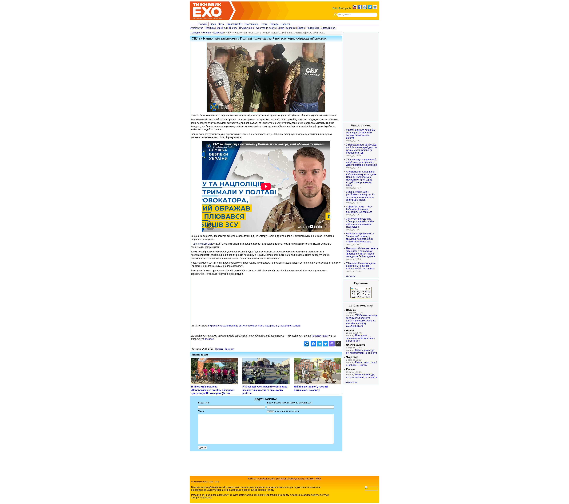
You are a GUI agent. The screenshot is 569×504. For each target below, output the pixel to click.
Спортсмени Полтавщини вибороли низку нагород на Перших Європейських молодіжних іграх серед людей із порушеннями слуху (361, 178)
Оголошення (252, 24)
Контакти (309, 478)
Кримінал (221, 28)
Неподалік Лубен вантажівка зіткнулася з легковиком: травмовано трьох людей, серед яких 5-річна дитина (362, 252)
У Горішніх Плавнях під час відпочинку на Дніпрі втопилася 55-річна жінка (361, 266)
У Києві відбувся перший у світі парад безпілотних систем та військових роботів (264, 390)
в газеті (271, 478)
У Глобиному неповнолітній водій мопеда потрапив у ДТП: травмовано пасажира (361, 162)
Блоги (264, 24)
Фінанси (232, 28)
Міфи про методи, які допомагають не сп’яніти (361, 351)
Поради (274, 24)
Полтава (219, 349)
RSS (318, 478)
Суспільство (196, 28)
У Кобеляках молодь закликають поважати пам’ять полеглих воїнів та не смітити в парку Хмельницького (361, 320)
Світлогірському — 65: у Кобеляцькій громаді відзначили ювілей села (359, 209)
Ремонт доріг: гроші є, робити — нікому (361, 363)
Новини (203, 24)
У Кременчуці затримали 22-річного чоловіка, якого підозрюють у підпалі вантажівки (254, 325)
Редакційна (313, 28)
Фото (221, 24)
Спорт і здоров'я (287, 28)
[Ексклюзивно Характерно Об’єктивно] (207, 10)
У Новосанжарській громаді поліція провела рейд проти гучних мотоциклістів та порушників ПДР (361, 148)
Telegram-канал (320, 335)
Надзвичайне (246, 28)
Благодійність (328, 28)
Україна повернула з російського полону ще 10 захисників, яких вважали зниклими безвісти (360, 196)
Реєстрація (345, 8)
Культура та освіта (266, 28)
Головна (195, 32)
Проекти (285, 24)
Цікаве (301, 28)
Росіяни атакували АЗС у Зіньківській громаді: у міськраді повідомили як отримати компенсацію (360, 237)
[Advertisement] (266, 297)
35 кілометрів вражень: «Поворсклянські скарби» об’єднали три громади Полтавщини (360, 223)
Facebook (208, 339)
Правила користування (290, 478)
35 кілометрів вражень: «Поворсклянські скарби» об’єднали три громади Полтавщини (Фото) (212, 390)
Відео (213, 24)
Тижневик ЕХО (234, 24)
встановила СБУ (203, 244)
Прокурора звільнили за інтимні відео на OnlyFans (360, 338)
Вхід (335, 8)
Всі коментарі (351, 382)
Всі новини (350, 276)
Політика (210, 28)
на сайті (262, 478)
